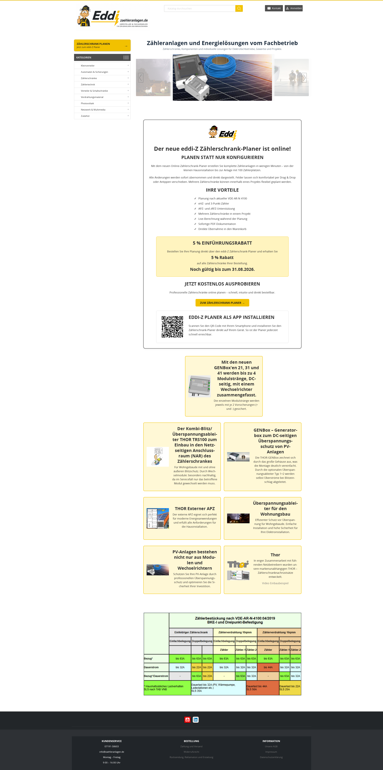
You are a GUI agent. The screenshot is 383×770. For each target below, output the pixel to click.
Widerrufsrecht (191, 751)
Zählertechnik (88, 84)
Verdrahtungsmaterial (92, 97)
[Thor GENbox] (222, 77)
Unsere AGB (271, 746)
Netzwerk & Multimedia (93, 109)
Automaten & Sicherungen (94, 71)
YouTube (187, 720)
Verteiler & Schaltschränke (94, 90)
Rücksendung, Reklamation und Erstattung (191, 757)
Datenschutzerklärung (271, 757)
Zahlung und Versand (191, 746)
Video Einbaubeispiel (275, 583)
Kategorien (83, 57)
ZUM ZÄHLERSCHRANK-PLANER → (222, 303)
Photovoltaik (87, 103)
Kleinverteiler (88, 65)
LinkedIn (196, 720)
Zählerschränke (89, 78)
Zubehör (85, 115)
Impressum (271, 751)
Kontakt (276, 8)
